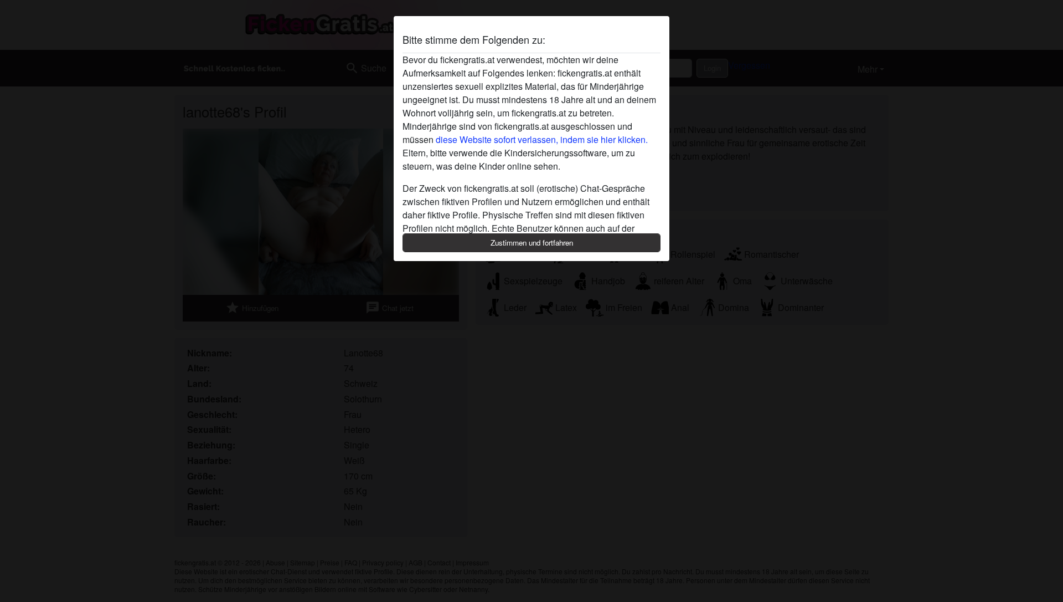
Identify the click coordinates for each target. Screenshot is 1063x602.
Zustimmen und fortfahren (532, 242)
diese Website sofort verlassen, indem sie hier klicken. (542, 139)
